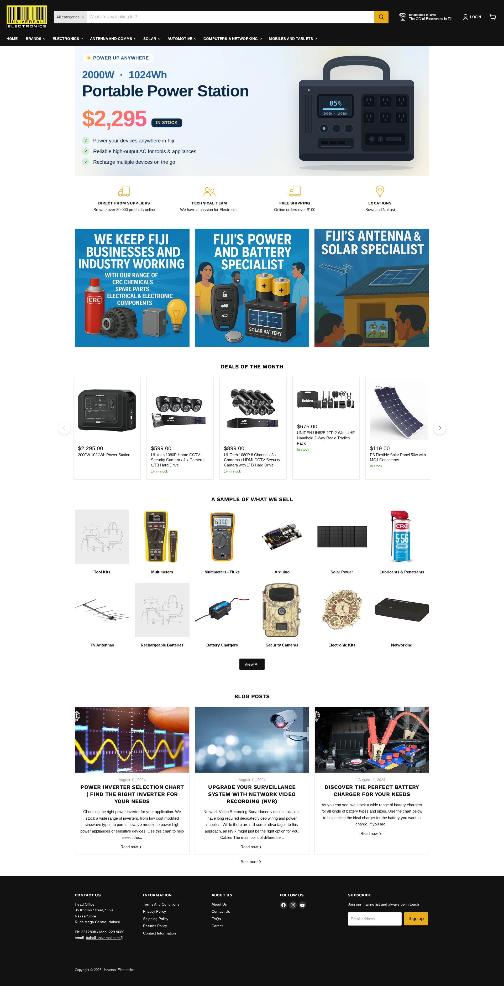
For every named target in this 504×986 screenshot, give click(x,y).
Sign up (416, 918)
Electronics (66, 39)
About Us (219, 904)
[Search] (381, 17)
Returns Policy (155, 926)
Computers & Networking (231, 39)
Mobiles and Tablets (291, 39)
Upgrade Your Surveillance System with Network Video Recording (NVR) (252, 794)
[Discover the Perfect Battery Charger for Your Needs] (372, 740)
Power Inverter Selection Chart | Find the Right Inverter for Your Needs (132, 794)
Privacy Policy (154, 911)
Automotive (180, 39)
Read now (129, 847)
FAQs (216, 919)
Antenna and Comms (111, 39)
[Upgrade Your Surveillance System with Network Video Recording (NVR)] (252, 740)
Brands (34, 39)
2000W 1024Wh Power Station (104, 455)
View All (252, 664)
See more (250, 861)
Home (12, 39)
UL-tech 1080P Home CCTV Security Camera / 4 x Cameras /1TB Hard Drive (178, 460)
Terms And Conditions (161, 904)
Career (217, 926)
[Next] (439, 428)
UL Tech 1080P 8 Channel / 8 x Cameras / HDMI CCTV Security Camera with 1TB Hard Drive (252, 460)
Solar (150, 39)
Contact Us (221, 911)
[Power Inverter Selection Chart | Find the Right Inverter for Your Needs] (132, 740)
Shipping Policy (155, 919)
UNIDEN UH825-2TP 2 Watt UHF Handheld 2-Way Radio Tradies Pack (326, 437)
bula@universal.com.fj (104, 938)
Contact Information (159, 933)
